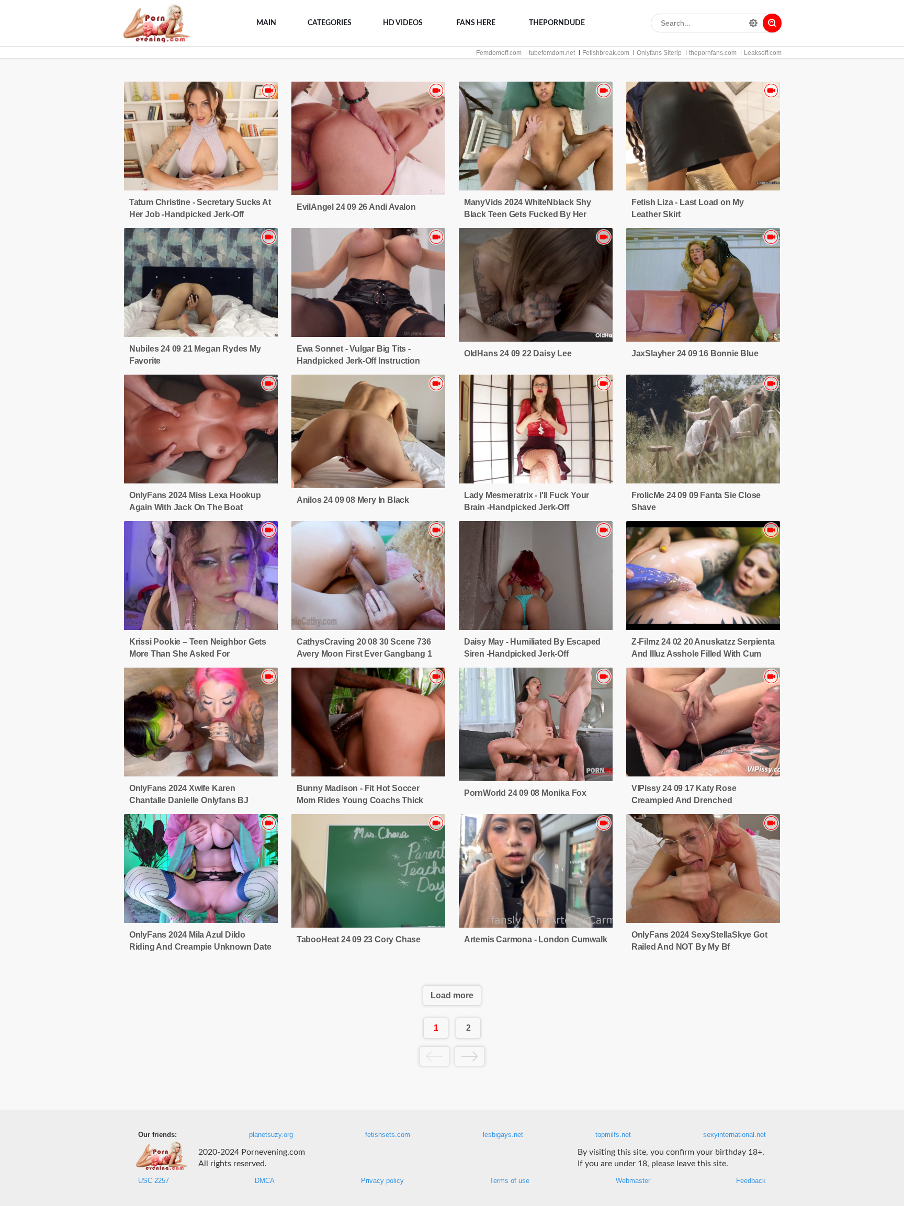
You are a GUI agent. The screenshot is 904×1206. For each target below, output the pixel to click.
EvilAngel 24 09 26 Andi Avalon (356, 206)
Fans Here (475, 23)
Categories (330, 23)
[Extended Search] (753, 23)
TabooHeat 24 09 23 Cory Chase (359, 939)
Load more (452, 995)
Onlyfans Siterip (659, 53)
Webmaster (633, 1181)
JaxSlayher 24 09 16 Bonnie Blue (695, 353)
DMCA (265, 1181)
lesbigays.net (503, 1135)
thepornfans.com (713, 53)
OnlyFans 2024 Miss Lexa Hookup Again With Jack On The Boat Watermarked (195, 507)
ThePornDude (557, 23)
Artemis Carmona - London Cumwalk (535, 939)
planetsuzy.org (271, 1135)
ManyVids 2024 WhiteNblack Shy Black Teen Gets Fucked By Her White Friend (527, 214)
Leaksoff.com (763, 53)
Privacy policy (382, 1181)
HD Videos (403, 23)
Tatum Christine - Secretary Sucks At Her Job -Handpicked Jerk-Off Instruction (200, 214)
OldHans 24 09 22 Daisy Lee (518, 353)
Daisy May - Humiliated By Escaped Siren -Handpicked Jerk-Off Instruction (532, 653)
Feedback (751, 1181)
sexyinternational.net (734, 1135)
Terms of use (509, 1181)
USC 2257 (153, 1181)
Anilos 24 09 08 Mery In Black (353, 499)
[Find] (772, 23)
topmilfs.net (613, 1135)
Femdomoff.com (499, 53)
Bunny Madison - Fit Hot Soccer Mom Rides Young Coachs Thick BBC (360, 800)
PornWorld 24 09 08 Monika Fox (525, 792)
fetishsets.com (387, 1135)
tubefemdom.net (552, 53)
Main (266, 23)
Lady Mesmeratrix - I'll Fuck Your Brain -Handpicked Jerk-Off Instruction (526, 507)
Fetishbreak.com (605, 53)
